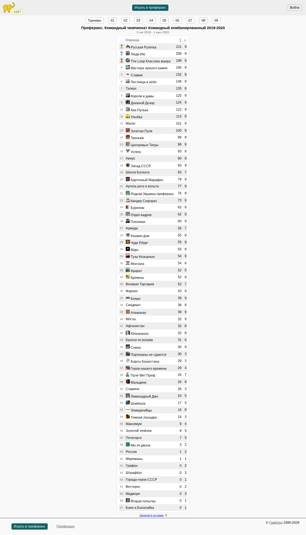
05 (164, 20)
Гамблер (275, 522)
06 (177, 20)
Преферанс (66, 526)
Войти (294, 7)
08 (203, 20)
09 (216, 20)
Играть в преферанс (150, 7)
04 (151, 20)
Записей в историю (151, 515)
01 (112, 20)
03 (138, 20)
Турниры (94, 20)
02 (125, 20)
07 (190, 20)
